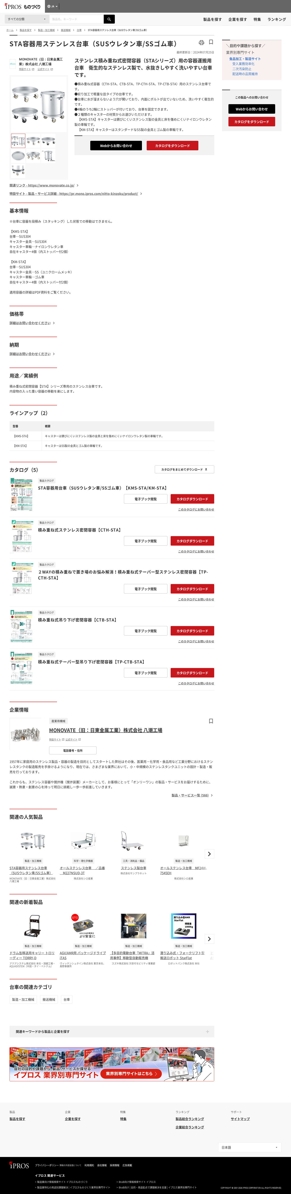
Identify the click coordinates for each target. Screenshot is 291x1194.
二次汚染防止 (241, 68)
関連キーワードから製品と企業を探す (43, 1031)
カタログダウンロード (192, 498)
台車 (67, 999)
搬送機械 (49, 999)
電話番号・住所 (73, 750)
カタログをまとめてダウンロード (182, 469)
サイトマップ (240, 1118)
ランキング (276, 19)
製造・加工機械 (23, 999)
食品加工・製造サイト (245, 58)
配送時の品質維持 (245, 73)
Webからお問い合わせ (116, 145)
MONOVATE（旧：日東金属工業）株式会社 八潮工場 (41, 61)
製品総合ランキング (190, 1118)
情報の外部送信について (70, 1165)
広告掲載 (127, 1165)
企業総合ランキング (190, 1127)
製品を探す (212, 19)
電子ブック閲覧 (146, 498)
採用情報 (114, 1165)
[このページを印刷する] (201, 42)
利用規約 (89, 1165)
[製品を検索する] (109, 19)
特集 (257, 19)
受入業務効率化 (243, 63)
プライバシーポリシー (47, 1165)
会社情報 (102, 1165)
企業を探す (237, 19)
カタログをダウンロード (172, 145)
